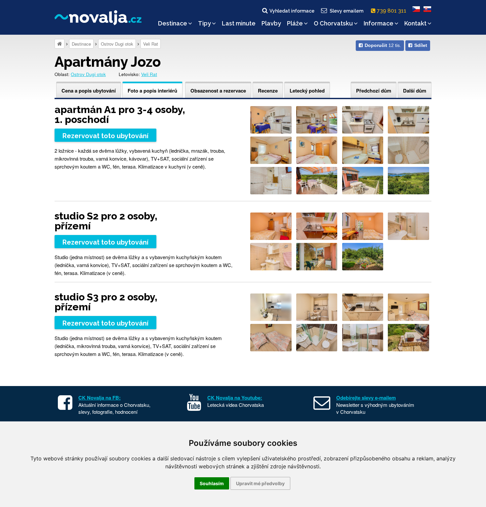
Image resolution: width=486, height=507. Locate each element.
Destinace (172, 23)
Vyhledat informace (291, 11)
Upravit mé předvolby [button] (260, 483)
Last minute (239, 23)
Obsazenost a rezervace (218, 90)
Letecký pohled (307, 90)
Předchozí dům (373, 90)
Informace (378, 23)
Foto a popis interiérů (152, 90)
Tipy (204, 23)
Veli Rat (150, 44)
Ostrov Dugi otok (117, 44)
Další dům (414, 90)
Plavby (271, 23)
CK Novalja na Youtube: (234, 397)
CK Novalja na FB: (99, 397)
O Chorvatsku (333, 23)
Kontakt (415, 23)
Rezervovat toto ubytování (105, 136)
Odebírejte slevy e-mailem (366, 397)
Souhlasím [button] (212, 483)
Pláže (295, 23)
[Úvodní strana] (59, 44)
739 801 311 (392, 11)
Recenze (268, 90)
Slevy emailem (346, 11)
